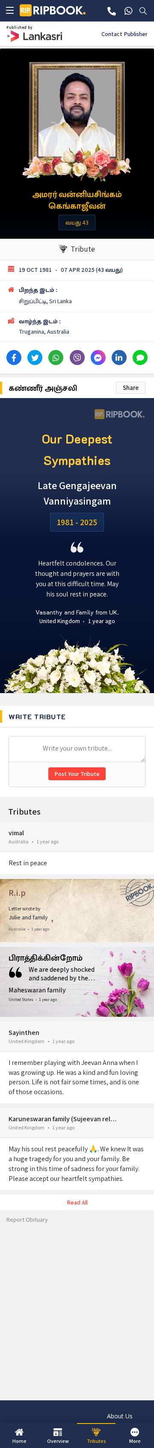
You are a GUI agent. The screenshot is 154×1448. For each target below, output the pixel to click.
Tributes (24, 811)
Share (131, 387)
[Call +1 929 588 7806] (112, 11)
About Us (120, 1416)
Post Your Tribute (77, 774)
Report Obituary (27, 1219)
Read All (77, 1202)
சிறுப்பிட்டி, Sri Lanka (45, 301)
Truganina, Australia (44, 331)
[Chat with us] (128, 11)
